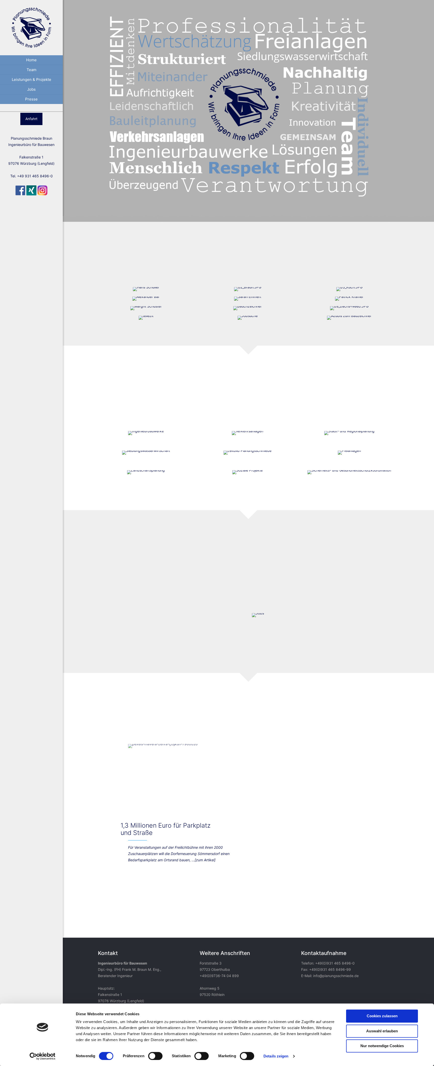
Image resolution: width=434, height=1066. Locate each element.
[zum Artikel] (205, 860)
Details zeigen (275, 1056)
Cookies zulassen (382, 1016)
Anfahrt (31, 119)
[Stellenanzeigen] (258, 615)
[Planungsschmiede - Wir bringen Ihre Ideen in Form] (31, 27)
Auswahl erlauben (382, 1031)
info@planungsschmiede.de (336, 976)
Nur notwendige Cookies (382, 1046)
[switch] (155, 1056)
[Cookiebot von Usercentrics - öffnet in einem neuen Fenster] (43, 1056)
